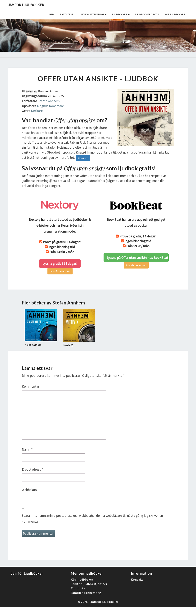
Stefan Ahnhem (49, 101)
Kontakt (137, 579)
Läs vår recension (60, 271)
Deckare (37, 110)
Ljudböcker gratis (147, 14)
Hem (51, 14)
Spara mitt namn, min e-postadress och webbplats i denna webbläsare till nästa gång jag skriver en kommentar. (92, 518)
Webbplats (29, 489)
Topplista (78, 588)
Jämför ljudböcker (26, 4)
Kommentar (30, 386)
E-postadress (32, 469)
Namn (27, 449)
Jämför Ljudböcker (104, 602)
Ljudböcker (120, 14)
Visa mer (83, 158)
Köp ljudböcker (175, 14)
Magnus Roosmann (51, 106)
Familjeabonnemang (86, 593)
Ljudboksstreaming (92, 14)
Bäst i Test (66, 14)
